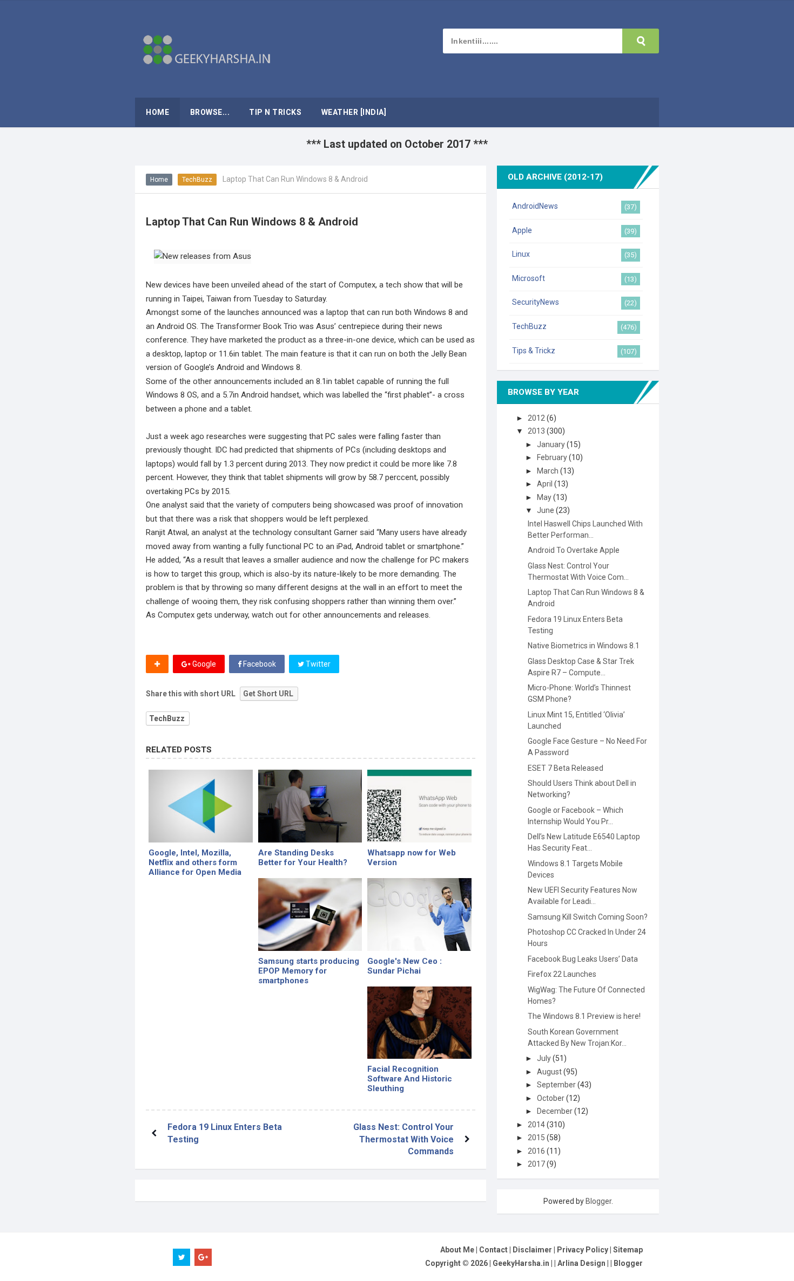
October (551, 1098)
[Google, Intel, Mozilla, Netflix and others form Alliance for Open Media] (201, 806)
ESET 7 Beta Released (565, 768)
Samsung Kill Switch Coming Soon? (588, 917)
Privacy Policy (582, 1249)
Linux (521, 254)
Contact (493, 1249)
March (548, 471)
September (557, 1084)
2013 (537, 431)
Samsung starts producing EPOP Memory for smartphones (308, 970)
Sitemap (628, 1249)
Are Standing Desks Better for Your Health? (302, 857)
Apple (522, 230)
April (545, 483)
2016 (537, 1151)
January (552, 444)
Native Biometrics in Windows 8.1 (584, 645)
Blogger (598, 1201)
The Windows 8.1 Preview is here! (584, 1016)
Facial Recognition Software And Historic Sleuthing (409, 1078)
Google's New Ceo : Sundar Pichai (404, 966)
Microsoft (528, 278)
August (550, 1071)
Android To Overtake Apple (574, 550)
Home (159, 179)
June (546, 510)
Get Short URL (268, 693)
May (545, 497)
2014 (537, 1124)
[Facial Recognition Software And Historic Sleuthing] (419, 1023)
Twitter (317, 664)
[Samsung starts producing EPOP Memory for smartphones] (310, 914)
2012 (537, 418)
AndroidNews (535, 206)
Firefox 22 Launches (562, 974)
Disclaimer (532, 1249)
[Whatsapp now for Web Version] (419, 806)
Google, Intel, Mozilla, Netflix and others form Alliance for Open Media (195, 862)
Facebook (258, 664)
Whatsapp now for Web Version (411, 857)
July (545, 1058)
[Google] (419, 914)
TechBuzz (197, 179)
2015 (537, 1137)
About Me (457, 1249)
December (555, 1111)
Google (203, 664)
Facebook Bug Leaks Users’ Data (583, 959)
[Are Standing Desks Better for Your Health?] (310, 806)
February (553, 457)
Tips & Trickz (533, 350)
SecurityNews (535, 302)
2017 (537, 1164)
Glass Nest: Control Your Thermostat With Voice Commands (403, 1139)
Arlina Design (581, 1263)
